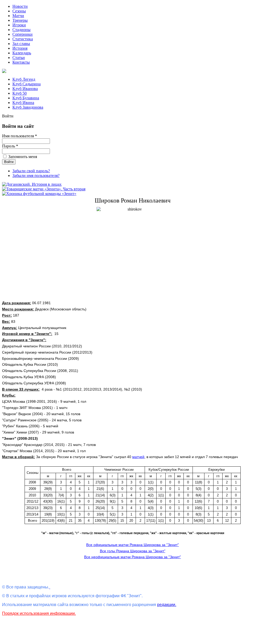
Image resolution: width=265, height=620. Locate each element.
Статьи (18, 57)
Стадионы (21, 29)
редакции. (166, 604)
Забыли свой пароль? (31, 171)
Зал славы (21, 43)
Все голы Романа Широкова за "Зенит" (132, 551)
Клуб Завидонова (27, 107)
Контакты (21, 62)
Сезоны (19, 11)
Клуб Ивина (23, 102)
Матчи (18, 15)
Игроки (19, 25)
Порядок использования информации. (39, 613)
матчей (138, 457)
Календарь (21, 53)
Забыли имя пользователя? (36, 175)
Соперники (22, 34)
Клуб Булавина (25, 98)
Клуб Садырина (26, 84)
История (19, 48)
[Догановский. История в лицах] (32, 184)
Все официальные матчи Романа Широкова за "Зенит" (132, 545)
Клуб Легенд (23, 79)
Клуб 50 (19, 93)
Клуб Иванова (25, 88)
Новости (20, 6)
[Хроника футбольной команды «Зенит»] (39, 193)
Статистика (22, 39)
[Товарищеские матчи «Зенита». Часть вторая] (43, 189)
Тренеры (20, 20)
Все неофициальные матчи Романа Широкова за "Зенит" (132, 557)
